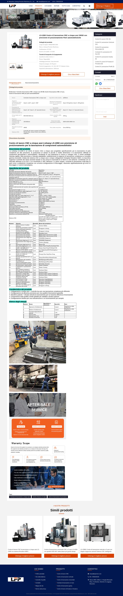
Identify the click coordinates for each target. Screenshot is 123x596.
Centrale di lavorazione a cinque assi (20, 497)
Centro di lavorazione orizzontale (66, 579)
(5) (102, 48)
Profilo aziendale (40, 573)
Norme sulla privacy (41, 588)
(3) (104, 66)
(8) (103, 39)
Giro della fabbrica (40, 576)
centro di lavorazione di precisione (58, 497)
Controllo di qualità (40, 579)
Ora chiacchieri (104, 88)
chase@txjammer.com (44, 1)
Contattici (76, 6)
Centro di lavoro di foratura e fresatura (67, 588)
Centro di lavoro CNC (63, 573)
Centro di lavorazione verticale (65, 576)
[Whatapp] (96, 83)
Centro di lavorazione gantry (64, 585)
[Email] (100, 84)
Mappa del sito (39, 585)
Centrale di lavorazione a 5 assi (25, 21)
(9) (103, 53)
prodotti (13, 21)
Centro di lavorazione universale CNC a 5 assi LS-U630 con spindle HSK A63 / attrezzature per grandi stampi (60, 550)
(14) (104, 43)
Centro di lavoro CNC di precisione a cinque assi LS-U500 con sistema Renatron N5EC (23, 550)
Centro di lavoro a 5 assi (39, 497)
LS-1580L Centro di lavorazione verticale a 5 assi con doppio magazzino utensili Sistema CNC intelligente (96, 550)
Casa (8, 21)
